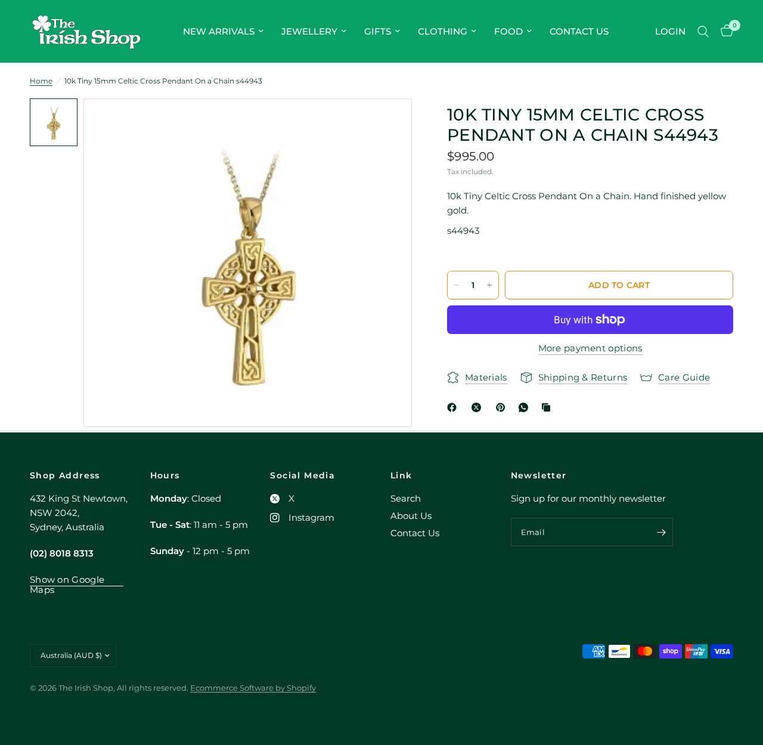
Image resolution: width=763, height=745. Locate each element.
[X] (479, 407)
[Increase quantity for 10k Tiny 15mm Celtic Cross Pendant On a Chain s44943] (489, 285)
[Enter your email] (661, 532)
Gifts (377, 31)
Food (508, 31)
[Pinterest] (503, 407)
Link (401, 475)
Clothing (442, 31)
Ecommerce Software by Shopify (253, 688)
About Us (411, 515)
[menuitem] (223, 31)
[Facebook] (454, 407)
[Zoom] (387, 123)
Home (41, 80)
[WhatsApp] (526, 407)
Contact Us (579, 31)
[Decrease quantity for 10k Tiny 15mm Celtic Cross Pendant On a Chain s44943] (457, 285)
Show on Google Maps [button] (67, 579)
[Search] (703, 31)
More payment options (590, 348)
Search (405, 498)
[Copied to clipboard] (548, 407)
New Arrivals (219, 31)
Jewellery (309, 31)
